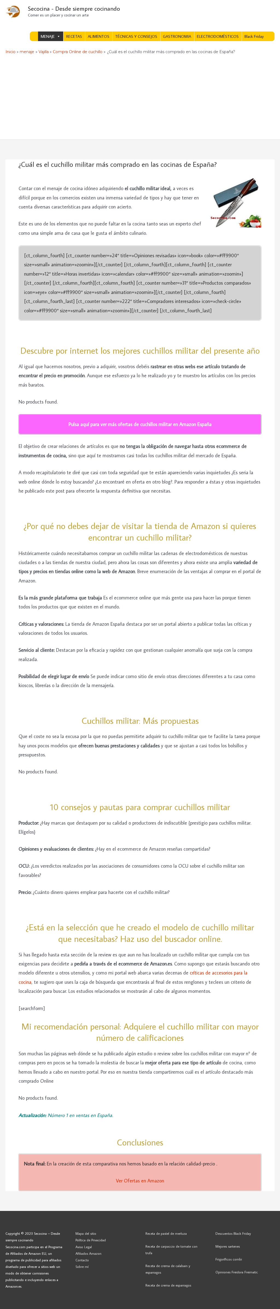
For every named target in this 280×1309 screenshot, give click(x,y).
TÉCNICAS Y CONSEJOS (136, 36)
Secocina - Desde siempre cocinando (74, 8)
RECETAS (74, 36)
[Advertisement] (140, 98)
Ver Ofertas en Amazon (140, 1180)
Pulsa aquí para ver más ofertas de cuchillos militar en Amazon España (140, 424)
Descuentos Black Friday (233, 1233)
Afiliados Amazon (88, 1253)
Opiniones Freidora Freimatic (236, 1272)
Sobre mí (82, 1266)
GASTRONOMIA (177, 36)
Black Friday (254, 36)
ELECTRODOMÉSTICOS (218, 36)
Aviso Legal (83, 1247)
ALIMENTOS (98, 36)
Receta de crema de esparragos (168, 1285)
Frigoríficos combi (228, 1259)
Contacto (82, 1260)
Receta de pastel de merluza (166, 1233)
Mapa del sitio (85, 1233)
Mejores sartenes (227, 1246)
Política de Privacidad (90, 1240)
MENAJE (48, 36)
